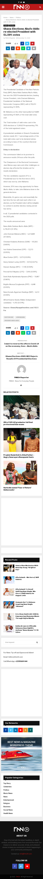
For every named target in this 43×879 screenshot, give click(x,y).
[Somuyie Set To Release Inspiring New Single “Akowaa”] (8, 604)
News (5, 797)
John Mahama (20, 317)
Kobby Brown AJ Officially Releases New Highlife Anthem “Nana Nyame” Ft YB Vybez (26, 629)
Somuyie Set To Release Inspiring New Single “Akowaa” (25, 604)
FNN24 (18, 877)
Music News (7, 793)
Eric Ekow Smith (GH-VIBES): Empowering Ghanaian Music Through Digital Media (27, 616)
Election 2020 (9, 317)
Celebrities (7, 787)
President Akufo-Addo (12, 320)
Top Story (12, 25)
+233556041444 (21, 661)
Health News (8, 813)
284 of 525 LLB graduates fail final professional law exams (18, 423)
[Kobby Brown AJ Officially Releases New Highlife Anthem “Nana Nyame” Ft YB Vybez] (8, 628)
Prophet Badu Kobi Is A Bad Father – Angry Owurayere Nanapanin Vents (18, 456)
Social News (8, 810)
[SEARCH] (37, 642)
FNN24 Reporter (10, 38)
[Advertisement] (21, 521)
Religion (6, 803)
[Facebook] (14, 866)
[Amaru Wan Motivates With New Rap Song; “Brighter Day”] (8, 568)
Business (6, 807)
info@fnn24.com (26, 854)
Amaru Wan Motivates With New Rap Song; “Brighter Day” (26, 568)
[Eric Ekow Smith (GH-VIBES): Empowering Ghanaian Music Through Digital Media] (8, 616)
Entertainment (8, 800)
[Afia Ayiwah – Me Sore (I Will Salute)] (8, 580)
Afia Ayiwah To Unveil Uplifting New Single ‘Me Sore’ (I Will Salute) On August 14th (25, 592)
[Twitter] (21, 866)
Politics (6, 25)
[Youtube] (27, 866)
